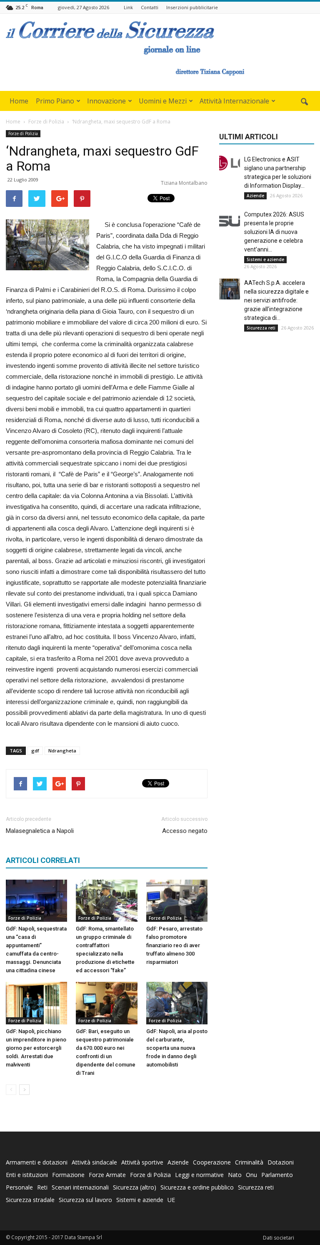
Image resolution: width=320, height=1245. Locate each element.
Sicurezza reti (261, 328)
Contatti (149, 7)
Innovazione (106, 101)
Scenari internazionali (80, 1187)
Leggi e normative (199, 1175)
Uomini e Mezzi (163, 101)
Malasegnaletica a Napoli (40, 831)
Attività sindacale (94, 1162)
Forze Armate (107, 1175)
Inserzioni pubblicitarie (192, 7)
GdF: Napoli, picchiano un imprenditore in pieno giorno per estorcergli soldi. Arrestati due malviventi (36, 1048)
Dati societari (278, 1237)
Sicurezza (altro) (134, 1187)
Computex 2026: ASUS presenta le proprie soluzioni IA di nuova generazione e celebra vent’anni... (274, 232)
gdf (35, 750)
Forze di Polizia (23, 133)
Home (19, 101)
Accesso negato (185, 831)
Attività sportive (142, 1162)
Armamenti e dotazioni (37, 1162)
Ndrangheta (62, 750)
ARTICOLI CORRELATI (43, 860)
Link (128, 7)
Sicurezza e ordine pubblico (197, 1187)
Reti (42, 1187)
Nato (235, 1175)
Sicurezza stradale (30, 1200)
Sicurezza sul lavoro (85, 1200)
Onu (251, 1175)
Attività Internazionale (234, 101)
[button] (304, 102)
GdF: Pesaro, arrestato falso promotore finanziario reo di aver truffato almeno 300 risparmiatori (174, 945)
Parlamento (277, 1175)
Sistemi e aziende (265, 259)
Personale (19, 1187)
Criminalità (249, 1162)
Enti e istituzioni (27, 1175)
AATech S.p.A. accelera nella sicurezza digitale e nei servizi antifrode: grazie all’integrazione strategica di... (276, 300)
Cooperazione (212, 1162)
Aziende (255, 196)
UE (171, 1200)
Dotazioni (281, 1162)
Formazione (68, 1175)
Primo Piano (55, 101)
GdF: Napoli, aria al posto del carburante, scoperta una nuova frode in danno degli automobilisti (177, 1048)
